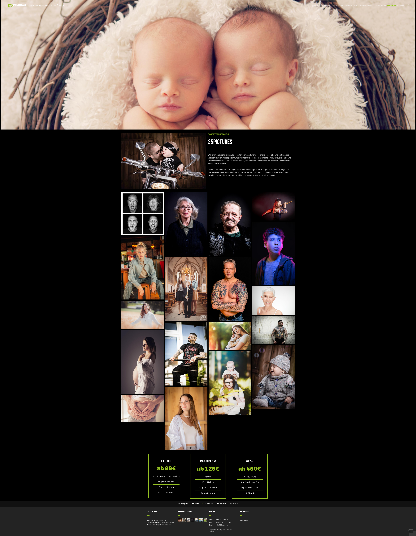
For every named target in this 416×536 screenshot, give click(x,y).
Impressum (244, 520)
